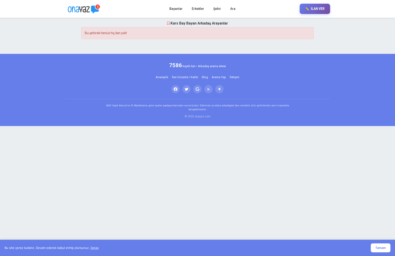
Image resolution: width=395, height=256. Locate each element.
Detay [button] (95, 248)
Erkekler (198, 9)
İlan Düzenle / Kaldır (185, 77)
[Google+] (197, 89)
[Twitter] (186, 89)
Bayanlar (176, 9)
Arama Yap (219, 77)
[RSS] (208, 89)
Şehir (217, 9)
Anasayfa (162, 77)
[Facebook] (175, 89)
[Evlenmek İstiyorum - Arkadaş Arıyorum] (85, 9)
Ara (232, 9)
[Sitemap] (219, 89)
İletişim (234, 77)
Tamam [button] (380, 248)
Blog (205, 77)
